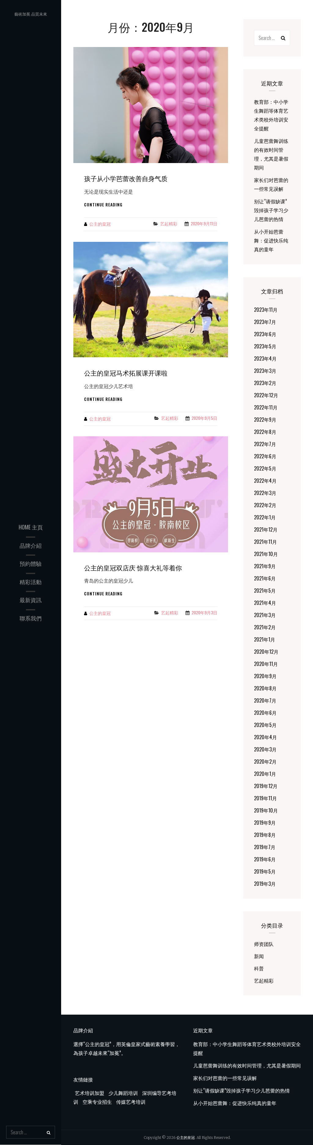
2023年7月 (265, 321)
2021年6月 (265, 578)
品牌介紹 (31, 545)
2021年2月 (265, 627)
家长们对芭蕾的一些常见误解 (225, 1077)
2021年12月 (266, 529)
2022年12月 (266, 395)
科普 (259, 968)
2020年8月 (265, 688)
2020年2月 (265, 761)
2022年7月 (265, 444)
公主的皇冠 (100, 223)
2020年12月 (266, 651)
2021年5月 (265, 590)
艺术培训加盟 (89, 1092)
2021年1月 (264, 639)
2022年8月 (265, 431)
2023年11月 (266, 309)
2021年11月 (265, 541)
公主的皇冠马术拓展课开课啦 (126, 372)
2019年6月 (265, 859)
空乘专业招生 (96, 1101)
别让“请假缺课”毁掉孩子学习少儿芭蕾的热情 (271, 210)
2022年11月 (266, 407)
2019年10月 (266, 810)
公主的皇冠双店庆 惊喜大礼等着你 (133, 567)
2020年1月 (265, 773)
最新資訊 (31, 600)
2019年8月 (265, 834)
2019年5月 (265, 871)
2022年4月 (265, 480)
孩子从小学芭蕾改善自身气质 (126, 178)
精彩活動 (31, 582)
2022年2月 (265, 505)
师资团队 (264, 943)
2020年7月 (265, 700)
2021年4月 (265, 602)
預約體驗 (31, 563)
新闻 (259, 956)
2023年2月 (265, 383)
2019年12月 (266, 786)
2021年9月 (265, 566)
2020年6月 (265, 712)
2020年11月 (266, 663)
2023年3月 (265, 370)
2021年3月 (265, 615)
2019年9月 (265, 822)
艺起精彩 (168, 223)
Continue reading (103, 204)
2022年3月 (265, 492)
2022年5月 (265, 468)
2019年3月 (265, 883)
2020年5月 (265, 725)
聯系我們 (31, 618)
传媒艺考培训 (130, 1101)
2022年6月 (265, 456)
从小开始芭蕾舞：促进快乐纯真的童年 (271, 240)
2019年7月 (264, 847)
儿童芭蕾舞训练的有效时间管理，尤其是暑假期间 (247, 1065)
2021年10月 (266, 554)
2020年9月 (265, 676)
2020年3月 (265, 749)
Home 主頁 (31, 527)
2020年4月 (265, 737)
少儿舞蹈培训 (122, 1092)
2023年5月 (265, 346)
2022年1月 (265, 517)
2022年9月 (265, 419)
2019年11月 (265, 798)
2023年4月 (265, 358)
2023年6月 (265, 334)
